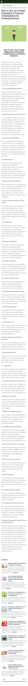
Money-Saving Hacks (7, 5)
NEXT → (24, 679)
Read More (15, 572)
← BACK (3, 679)
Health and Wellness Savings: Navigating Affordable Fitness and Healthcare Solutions (16, 666)
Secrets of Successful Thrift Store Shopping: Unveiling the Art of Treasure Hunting (16, 652)
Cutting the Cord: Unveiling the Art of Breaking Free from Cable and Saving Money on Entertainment (17, 623)
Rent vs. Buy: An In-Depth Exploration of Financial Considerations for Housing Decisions (13, 14)
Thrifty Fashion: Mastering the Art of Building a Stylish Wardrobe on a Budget (16, 608)
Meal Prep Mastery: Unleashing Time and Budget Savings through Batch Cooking (16, 637)
